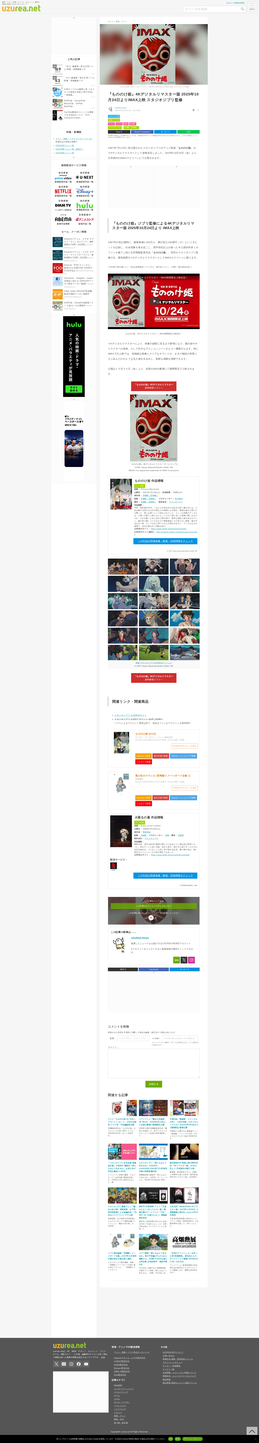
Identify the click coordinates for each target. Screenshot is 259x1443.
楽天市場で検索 (161, 756)
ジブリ (119, 124)
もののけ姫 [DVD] (145, 733)
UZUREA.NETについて (173, 1352)
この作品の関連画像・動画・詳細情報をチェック (165, 541)
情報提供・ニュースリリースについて (179, 1376)
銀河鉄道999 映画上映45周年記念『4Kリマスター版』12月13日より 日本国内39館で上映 (184, 1166)
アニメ (111, 124)
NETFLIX (113, 865)
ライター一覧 (169, 1369)
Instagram (191, 960)
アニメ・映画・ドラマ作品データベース (132, 1352)
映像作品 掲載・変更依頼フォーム (178, 1359)
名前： (113, 1038)
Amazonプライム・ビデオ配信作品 (129, 1358)
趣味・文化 (119, 1419)
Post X (119, 132)
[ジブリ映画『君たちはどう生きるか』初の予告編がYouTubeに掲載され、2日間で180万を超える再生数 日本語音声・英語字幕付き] (153, 1250)
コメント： (113, 1047)
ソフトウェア (120, 1406)
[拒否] (255, 1439)
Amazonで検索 (143, 756)
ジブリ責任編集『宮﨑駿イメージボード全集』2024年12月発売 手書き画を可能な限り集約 (122, 1256)
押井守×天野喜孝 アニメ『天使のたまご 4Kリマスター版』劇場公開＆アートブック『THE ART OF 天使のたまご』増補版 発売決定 (153, 1212)
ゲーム (117, 1395)
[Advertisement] (163, 9)
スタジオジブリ (115, 128)
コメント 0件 (114, 116)
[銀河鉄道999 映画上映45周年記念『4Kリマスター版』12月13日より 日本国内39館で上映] (184, 1160)
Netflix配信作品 (121, 1365)
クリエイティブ (121, 1392)
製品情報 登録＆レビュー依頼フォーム (180, 1383)
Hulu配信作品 (120, 1375)
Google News (63, 1364)
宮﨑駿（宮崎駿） (131, 128)
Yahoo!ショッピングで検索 (183, 756)
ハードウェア (120, 1409)
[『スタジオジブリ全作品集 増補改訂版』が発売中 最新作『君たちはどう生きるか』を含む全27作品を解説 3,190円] (122, 1160)
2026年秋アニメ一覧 (65, 145)
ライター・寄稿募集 (171, 1366)
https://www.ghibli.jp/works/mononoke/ (169, 529)
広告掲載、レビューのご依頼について (179, 1373)
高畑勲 (144, 835)
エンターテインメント (124, 1389)
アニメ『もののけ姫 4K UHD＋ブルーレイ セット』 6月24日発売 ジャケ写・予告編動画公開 (122, 1122)
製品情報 (167, 1379)
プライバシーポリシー (172, 1362)
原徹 (167, 835)
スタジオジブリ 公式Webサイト (130, 715)
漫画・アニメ (114, 120)
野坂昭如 (147, 832)
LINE (188, 132)
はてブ (165, 132)
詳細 (103, 1357)
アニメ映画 (139, 486)
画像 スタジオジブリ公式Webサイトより (154, 663)
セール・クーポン (122, 1402)
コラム (117, 1399)
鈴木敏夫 (179, 499)
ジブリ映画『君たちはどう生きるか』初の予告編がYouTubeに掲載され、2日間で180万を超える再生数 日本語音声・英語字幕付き (153, 1258)
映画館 (132, 124)
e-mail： (157, 1038)
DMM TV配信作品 (122, 1371)
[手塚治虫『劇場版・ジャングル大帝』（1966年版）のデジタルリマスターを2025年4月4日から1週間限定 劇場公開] (184, 1116)
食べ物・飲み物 (121, 1423)
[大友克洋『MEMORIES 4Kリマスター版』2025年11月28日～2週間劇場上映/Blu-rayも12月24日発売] (184, 1204)
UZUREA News (121, 108)
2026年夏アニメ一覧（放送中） (70, 149)
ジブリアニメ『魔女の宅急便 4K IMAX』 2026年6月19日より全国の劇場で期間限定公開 (152, 1122)
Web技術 (118, 1385)
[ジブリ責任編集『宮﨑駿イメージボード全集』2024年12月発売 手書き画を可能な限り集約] (122, 1250)
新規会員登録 (239, 3)
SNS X (123, 969)
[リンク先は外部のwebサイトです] (121, 752)
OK (170, 1439)
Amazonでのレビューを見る (185, 746)
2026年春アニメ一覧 (65, 153)
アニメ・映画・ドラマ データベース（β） (74, 139)
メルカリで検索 (144, 762)
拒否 (178, 1439)
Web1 (176, 960)
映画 (126, 124)
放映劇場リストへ (153, 386)
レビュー (118, 1412)
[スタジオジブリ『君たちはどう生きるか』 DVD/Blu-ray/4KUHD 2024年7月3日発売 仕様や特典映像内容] (153, 1160)
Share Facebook (142, 132)
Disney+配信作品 (121, 1368)
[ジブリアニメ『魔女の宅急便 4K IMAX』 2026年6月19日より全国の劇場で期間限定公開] (153, 1116)
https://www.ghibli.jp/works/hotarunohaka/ (170, 855)
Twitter (184, 960)
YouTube (86, 1364)
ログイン (229, 3)
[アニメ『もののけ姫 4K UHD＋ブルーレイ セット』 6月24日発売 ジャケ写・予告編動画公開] (122, 1116)
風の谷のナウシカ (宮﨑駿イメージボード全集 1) (162, 775)
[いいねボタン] (193, 110)
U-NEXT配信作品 (121, 1361)
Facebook (153, 969)
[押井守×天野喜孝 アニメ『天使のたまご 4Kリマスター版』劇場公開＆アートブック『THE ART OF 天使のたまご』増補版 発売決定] (153, 1204)
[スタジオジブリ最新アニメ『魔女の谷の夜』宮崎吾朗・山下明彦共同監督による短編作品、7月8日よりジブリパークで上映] (122, 1204)
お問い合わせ (169, 1356)
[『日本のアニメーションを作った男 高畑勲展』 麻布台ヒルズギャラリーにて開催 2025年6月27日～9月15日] (184, 1250)
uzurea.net (125, 1432)
